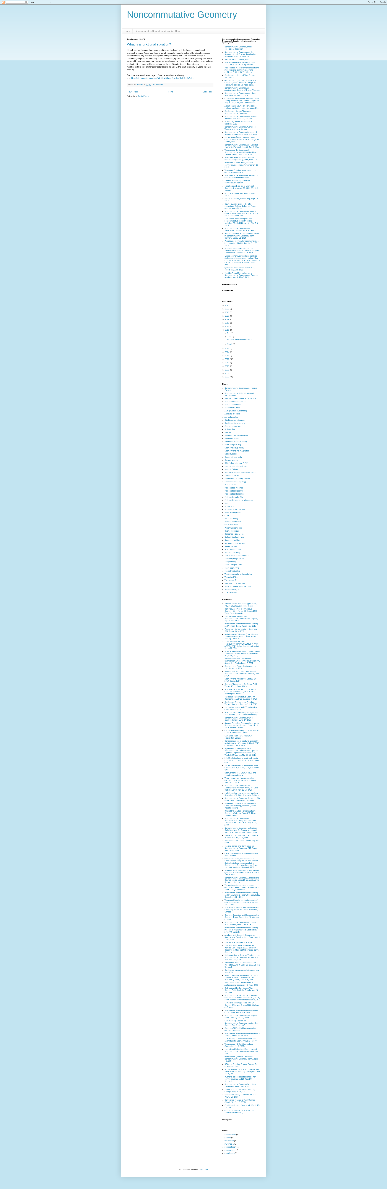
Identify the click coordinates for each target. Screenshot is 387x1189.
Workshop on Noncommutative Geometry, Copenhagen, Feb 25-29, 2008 (241, 1011)
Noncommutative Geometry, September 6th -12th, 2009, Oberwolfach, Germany (242, 799)
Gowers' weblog (231, 460)
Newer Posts (133, 92)
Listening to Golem (232, 475)
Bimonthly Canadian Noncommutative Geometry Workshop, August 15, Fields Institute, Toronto (240, 813)
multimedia (229, 1144)
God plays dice (230, 454)
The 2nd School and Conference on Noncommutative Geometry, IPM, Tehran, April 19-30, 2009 (241, 848)
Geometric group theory (234, 448)
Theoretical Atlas (231, 577)
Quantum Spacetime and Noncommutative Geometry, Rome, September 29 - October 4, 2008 (241, 917)
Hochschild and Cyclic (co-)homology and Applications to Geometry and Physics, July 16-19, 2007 (242, 1071)
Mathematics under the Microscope (238, 500)
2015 (227, 349)
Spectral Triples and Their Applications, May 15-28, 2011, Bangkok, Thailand (240, 605)
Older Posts (207, 92)
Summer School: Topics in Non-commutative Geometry (237, 182)
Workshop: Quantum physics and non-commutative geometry (240, 171)
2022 (227, 309)
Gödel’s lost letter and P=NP (236, 463)
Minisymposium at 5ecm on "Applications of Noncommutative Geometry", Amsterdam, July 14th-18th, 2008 (242, 957)
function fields (230, 1135)
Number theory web (232, 522)
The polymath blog (232, 571)
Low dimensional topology (235, 482)
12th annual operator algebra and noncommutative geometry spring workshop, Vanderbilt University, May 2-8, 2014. (241, 222)
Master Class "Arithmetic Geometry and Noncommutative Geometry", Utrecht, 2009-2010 (242, 673)
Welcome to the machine (234, 583)
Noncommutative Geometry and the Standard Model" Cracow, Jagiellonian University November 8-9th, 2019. (240, 54)
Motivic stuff (229, 506)
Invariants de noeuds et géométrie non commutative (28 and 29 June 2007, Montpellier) (240, 1079)
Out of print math (231, 525)
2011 (227, 363)
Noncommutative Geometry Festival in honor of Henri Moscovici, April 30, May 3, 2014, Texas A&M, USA (241, 213)
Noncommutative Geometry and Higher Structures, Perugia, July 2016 (240, 94)
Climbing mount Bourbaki (234, 420)
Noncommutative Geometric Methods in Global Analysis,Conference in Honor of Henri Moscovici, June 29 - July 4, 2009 (240, 830)
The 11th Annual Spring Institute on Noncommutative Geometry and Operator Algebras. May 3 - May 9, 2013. (241, 275)
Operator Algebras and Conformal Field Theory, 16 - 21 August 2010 (240, 685)
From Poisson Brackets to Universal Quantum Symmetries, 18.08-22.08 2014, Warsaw (241, 188)
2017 (227, 326)
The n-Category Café (233, 565)
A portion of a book (232, 408)
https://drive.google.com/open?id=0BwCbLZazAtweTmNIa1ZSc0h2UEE (162, 78)
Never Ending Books (232, 512)
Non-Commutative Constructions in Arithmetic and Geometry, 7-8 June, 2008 (241, 984)
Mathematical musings (233, 488)
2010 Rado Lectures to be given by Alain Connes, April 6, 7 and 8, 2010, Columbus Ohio (241, 760)
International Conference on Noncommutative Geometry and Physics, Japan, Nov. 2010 (241, 618)
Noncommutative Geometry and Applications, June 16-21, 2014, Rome (240, 229)
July (229, 333)
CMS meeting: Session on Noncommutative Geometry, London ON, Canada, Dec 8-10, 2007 (241, 1023)
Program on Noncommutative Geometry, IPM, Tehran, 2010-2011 (240, 630)
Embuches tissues (231, 438)
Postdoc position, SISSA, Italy (236, 59)
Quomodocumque (231, 531)
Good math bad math (233, 457)
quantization (229, 1153)
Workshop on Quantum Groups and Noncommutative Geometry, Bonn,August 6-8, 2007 (241, 1059)
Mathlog (227, 503)
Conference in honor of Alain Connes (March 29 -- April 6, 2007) (239, 1101)
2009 (227, 370)
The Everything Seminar (234, 559)
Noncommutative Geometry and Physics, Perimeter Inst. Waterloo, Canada (241, 117)
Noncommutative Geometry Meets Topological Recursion (238, 48)
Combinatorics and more (234, 423)
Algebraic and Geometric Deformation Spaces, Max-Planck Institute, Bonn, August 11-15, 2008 (242, 937)
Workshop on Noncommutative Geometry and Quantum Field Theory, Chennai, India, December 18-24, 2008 (242, 895)
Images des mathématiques (235, 466)
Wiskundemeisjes (231, 590)
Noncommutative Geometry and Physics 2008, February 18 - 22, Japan (240, 1016)
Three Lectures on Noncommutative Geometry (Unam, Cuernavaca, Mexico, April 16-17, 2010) (240, 780)
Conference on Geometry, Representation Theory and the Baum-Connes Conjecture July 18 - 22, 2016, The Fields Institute (241, 100)
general (227, 1138)
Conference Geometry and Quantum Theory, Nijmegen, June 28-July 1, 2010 (240, 703)
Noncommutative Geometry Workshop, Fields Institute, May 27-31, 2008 (240, 923)
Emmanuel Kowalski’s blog (235, 442)
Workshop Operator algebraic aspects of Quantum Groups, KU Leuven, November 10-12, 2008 (241, 902)
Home (127, 31)
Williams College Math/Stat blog (237, 586)
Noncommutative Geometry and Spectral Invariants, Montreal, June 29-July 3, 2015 (241, 146)
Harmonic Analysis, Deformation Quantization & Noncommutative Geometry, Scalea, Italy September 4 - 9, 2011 (242, 661)
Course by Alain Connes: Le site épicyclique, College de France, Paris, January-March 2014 (240, 206)
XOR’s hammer (230, 593)
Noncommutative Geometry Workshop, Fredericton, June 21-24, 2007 (240, 1085)
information (229, 1141)
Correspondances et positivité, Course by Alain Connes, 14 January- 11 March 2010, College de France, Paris (242, 743)
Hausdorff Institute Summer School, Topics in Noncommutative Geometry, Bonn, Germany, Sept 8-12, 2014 (241, 236)
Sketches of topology (233, 549)
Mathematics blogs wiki (234, 491)
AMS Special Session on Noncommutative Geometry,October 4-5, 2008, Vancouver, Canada (241, 910)
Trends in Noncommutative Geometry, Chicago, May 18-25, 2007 (239, 1091)
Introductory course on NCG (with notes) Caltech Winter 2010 (240, 708)
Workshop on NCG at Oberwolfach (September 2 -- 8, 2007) (238, 1045)
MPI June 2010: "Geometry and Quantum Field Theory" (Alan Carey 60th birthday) (241, 714)
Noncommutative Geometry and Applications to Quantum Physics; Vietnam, (242, 89)
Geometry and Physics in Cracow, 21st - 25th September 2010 (240, 667)
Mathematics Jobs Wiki (233, 497)
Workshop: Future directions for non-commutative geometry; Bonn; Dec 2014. (241, 159)
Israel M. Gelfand (231, 469)
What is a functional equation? (149, 44)
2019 (227, 319)
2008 (227, 373)
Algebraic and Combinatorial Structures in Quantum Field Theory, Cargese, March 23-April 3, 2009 (242, 872)
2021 (227, 312)
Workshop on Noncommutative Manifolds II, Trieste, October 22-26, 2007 (242, 1034)
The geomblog (230, 562)
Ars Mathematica (231, 417)
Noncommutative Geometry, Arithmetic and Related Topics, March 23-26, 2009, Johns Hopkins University (241, 880)
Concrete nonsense (232, 426)
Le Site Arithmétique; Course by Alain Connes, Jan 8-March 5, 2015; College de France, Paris (241, 139)
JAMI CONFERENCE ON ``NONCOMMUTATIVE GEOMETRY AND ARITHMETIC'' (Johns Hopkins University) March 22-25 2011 (241, 645)
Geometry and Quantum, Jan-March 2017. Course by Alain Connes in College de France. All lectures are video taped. (241, 82)
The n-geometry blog (233, 568)
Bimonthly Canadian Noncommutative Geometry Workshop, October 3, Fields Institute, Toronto (240, 805)
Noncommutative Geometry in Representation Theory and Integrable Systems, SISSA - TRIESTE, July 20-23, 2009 (240, 821)
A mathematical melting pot (235, 402)
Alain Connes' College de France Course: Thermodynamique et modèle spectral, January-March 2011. (241, 636)
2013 (227, 356)
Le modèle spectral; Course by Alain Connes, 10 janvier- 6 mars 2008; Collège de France (241, 1005)
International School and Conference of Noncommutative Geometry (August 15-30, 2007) (241, 1051)
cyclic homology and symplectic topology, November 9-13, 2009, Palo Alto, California (242, 794)
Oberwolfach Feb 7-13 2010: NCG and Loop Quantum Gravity (240, 774)
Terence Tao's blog (232, 553)
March (230, 344)
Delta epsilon (229, 429)
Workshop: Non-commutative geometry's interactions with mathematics (241, 176)
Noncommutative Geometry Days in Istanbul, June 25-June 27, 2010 (239, 719)
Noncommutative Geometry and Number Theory (158, 31)
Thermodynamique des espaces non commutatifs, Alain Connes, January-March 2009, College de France (242, 887)
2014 (227, 352)
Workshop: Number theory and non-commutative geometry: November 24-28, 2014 (241, 165)
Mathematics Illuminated (234, 494)
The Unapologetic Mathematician (238, 574)
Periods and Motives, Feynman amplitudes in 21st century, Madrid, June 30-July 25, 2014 (241, 243)
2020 (227, 316)
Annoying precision (232, 414)
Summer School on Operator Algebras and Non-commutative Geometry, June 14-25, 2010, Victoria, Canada (241, 725)
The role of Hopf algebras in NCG (238, 942)
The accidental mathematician (236, 556)
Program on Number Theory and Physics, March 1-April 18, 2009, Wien (241, 836)
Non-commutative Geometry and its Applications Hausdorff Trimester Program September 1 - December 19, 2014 (241, 251)
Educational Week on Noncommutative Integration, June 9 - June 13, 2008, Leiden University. (242, 965)
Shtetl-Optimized (231, 546)
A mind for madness (232, 405)
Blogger (204, 1169)
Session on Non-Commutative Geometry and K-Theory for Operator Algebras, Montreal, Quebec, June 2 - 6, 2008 (241, 977)
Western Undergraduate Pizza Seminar (240, 398)
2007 (227, 377)
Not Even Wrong (231, 519)
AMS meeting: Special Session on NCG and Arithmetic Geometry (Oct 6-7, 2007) (240, 1040)
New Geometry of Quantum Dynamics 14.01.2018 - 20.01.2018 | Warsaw (239, 63)
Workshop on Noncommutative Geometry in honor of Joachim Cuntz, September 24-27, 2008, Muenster (241, 930)
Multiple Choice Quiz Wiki (235, 509)
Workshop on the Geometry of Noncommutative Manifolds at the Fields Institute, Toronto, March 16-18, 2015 (240, 152)
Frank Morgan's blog (232, 445)
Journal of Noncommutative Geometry (239, 472)
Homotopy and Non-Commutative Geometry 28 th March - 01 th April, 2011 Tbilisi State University (240, 611)
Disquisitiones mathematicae (236, 435)
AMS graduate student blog (235, 411)
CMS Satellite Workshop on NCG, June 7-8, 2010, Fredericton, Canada (241, 732)
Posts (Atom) (143, 96)
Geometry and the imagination (236, 451)
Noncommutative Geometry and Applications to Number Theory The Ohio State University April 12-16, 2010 (241, 788)
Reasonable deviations (234, 534)
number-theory (230, 1150)
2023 (227, 305)
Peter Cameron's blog (233, 528)
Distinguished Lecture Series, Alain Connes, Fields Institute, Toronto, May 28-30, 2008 (241, 990)
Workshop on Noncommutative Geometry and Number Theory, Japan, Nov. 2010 (241, 625)
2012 (227, 359)
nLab (226, 515)
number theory (230, 1147)
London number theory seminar (237, 478)
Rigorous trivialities (232, 540)
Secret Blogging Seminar (234, 543)
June (229, 337)
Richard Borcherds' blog (234, 537)
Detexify (227, 432)
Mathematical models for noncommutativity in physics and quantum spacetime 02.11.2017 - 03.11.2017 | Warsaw (241, 70)
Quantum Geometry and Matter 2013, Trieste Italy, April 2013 (239, 269)
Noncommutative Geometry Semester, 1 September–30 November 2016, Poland (240, 133)
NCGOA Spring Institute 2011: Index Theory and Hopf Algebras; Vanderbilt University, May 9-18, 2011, (242, 653)
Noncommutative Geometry (182, 15)
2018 (227, 323)
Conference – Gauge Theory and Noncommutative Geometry (238, 112)
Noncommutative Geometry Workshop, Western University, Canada (240, 128)
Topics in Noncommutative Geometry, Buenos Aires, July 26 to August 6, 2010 (240, 698)
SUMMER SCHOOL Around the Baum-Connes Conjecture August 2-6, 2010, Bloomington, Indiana (240, 691)
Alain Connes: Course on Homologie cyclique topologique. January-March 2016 (242, 107)
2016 (227, 330)
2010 (227, 366)
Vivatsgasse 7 (230, 580)
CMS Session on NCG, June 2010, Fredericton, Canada (238, 737)
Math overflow (230, 485)
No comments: (158, 85)
